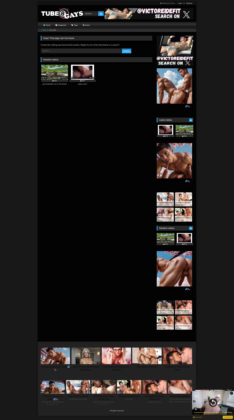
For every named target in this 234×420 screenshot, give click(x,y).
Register (189, 3)
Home (48, 25)
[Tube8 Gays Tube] (62, 13)
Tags (76, 25)
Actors (87, 25)
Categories (62, 25)
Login (180, 3)
